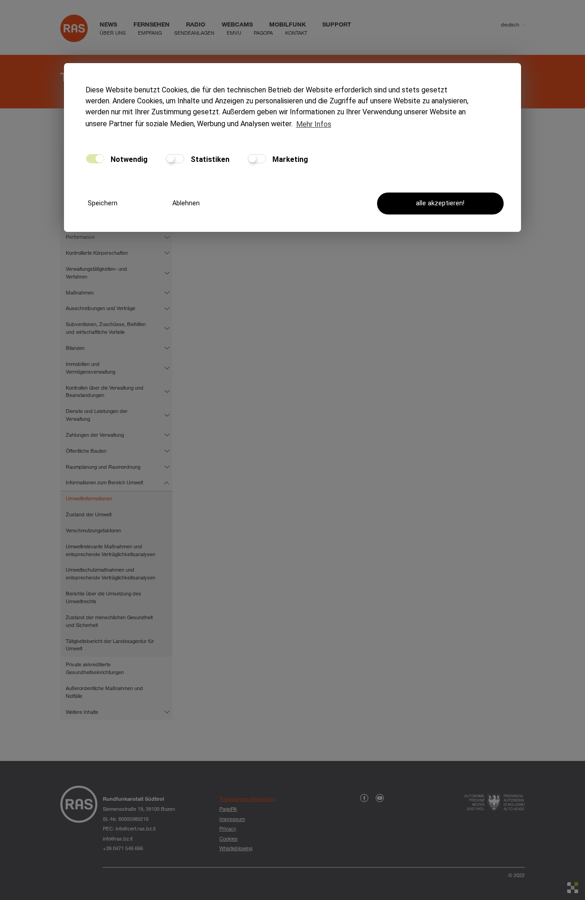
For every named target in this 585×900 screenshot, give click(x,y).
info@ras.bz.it (118, 838)
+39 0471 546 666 (123, 848)
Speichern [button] (102, 203)
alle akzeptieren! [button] (440, 203)
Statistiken (209, 159)
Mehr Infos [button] (313, 124)
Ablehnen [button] (186, 203)
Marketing (289, 159)
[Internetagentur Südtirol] (572, 887)
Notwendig (128, 159)
